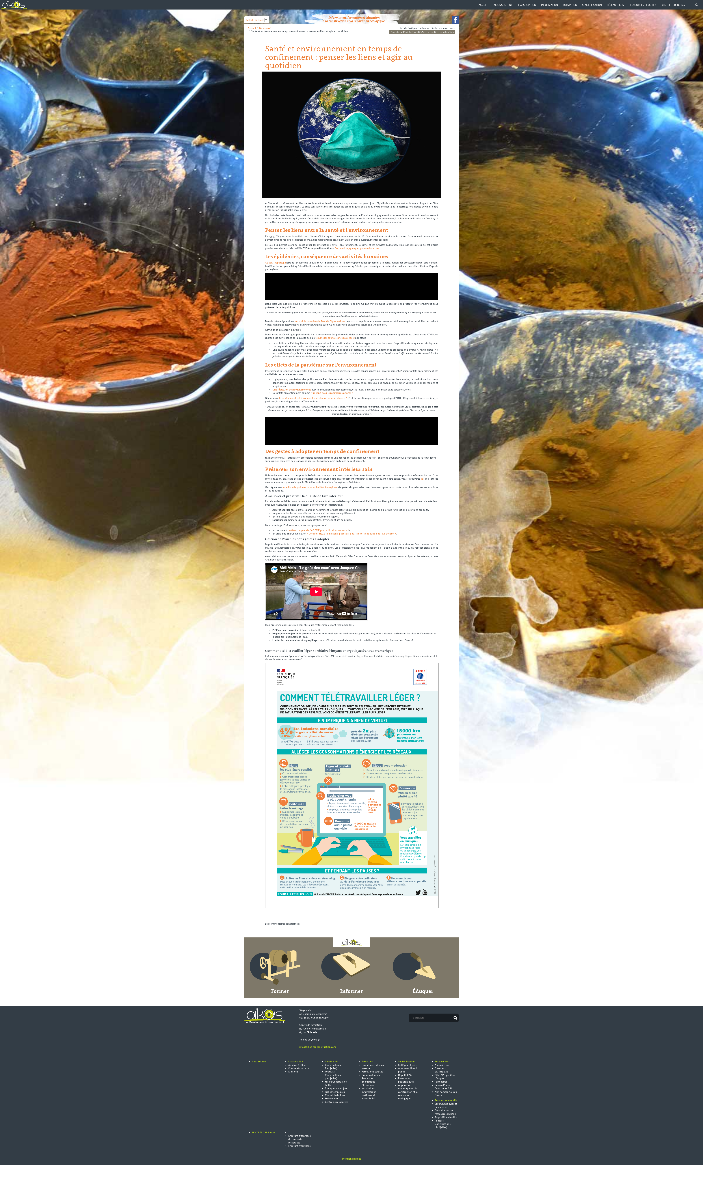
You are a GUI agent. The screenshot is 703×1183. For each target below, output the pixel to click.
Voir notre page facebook (455, 20)
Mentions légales (351, 1158)
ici (422, 478)
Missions (293, 1071)
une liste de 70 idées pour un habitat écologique (310, 487)
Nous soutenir (503, 5)
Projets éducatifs (412, 32)
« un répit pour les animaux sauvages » (332, 393)
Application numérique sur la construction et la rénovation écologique (408, 1091)
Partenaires (441, 1081)
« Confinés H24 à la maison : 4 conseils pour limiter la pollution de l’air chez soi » (351, 533)
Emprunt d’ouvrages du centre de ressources (299, 1139)
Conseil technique (335, 1095)
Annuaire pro (442, 1065)
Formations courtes (372, 1071)
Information (549, 5)
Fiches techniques (335, 1092)
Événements (331, 1098)
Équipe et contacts (298, 1068)
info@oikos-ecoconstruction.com (317, 1047)
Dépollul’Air (405, 1075)
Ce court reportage (275, 262)
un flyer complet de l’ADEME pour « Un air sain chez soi (318, 530)
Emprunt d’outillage (299, 1146)
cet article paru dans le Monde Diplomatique (320, 321)
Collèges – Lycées (407, 1065)
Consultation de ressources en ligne (445, 1112)
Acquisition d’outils (446, 1117)
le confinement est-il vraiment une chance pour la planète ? (313, 398)
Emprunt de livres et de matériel (446, 1105)
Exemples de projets (336, 1088)
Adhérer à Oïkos (297, 1065)
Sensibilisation (592, 5)
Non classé (265, 28)
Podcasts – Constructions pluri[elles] (443, 1124)
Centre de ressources (336, 1102)
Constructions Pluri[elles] (333, 1066)
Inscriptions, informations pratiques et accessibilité (369, 1093)
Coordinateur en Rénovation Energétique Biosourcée (371, 1080)
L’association (527, 5)
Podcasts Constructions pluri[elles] (333, 1075)
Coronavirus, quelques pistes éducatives (357, 248)
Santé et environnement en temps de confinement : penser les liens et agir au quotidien (339, 57)
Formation (570, 5)
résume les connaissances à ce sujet (335, 337)
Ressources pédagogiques (406, 1080)
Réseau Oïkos (615, 5)
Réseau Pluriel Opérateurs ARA (444, 1086)
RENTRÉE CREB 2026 (673, 5)
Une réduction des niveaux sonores (291, 389)
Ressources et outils (642, 5)
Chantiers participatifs (441, 1070)
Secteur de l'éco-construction (438, 32)
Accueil (484, 5)
